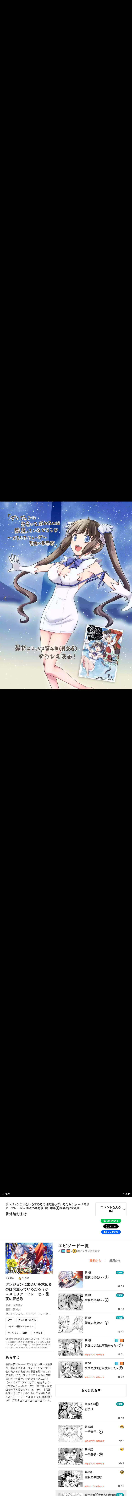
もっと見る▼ (91, 1390)
